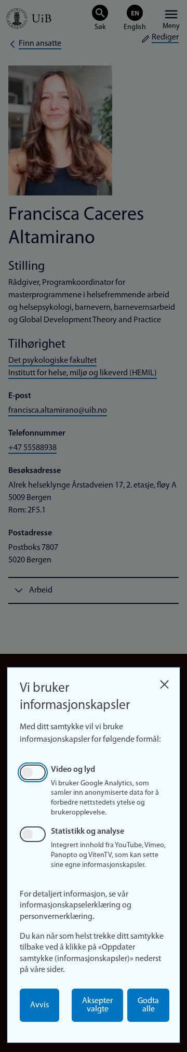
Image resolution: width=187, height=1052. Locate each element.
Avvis (39, 1005)
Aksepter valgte (97, 1005)
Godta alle (148, 1005)
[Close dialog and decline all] (164, 681)
